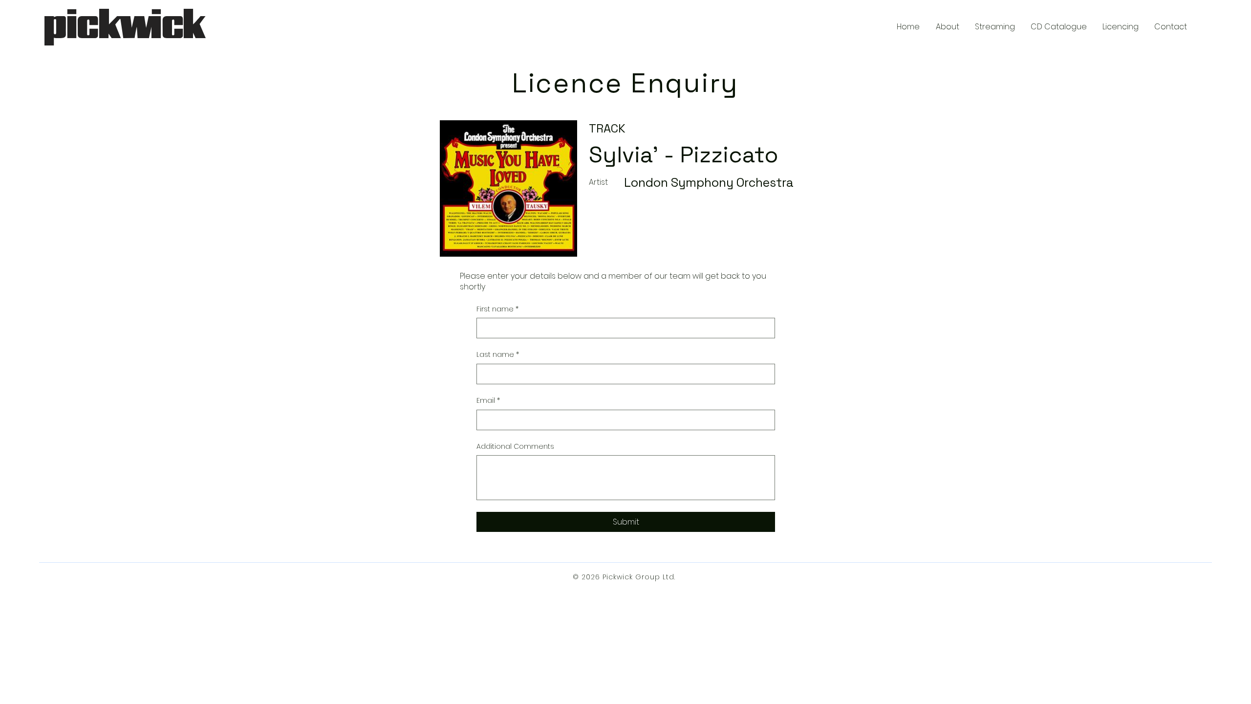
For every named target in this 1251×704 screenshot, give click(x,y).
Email (488, 400)
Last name (497, 354)
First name (497, 309)
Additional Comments (515, 446)
